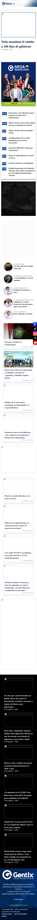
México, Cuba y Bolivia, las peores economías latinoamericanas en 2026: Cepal (18, 766)
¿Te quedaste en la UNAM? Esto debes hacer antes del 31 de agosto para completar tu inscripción (18, 795)
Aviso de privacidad (20, 914)
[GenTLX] (18, 879)
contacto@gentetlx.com (18, 905)
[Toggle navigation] (33, 4)
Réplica (4, 916)
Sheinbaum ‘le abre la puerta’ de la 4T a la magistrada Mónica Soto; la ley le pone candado (18, 825)
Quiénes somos (7, 914)
